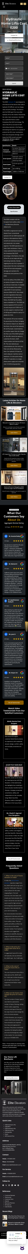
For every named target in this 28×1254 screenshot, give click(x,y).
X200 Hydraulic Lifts (10, 1124)
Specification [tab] (14, 211)
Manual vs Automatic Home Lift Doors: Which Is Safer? (16, 1223)
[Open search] (24, 4)
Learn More (14, 432)
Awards (7, 1201)
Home (9, 31)
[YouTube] (15, 1185)
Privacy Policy (5, 1235)
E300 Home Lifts (9, 1130)
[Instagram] (9, 1185)
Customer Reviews (10, 1195)
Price (14, 31)
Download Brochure (15, 40)
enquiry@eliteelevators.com (13, 1164)
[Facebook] (3, 1185)
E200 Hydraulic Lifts (10, 1128)
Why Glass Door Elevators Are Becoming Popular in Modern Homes (16, 1217)
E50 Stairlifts (8, 1132)
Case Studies (8, 1206)
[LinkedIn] (12, 1185)
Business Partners (10, 1203)
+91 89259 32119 (11, 1173)
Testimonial (8, 1197)
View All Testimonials (14, 859)
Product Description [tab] (14, 207)
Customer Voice (9, 1199)
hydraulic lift (11, 102)
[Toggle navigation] (4, 6)
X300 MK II (7, 1126)
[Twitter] (6, 1185)
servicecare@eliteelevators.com (14, 1176)
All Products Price (9, 1136)
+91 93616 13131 (11, 1158)
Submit (14, 83)
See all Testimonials (14, 702)
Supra (6, 1134)
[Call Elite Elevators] (21, 4)
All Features (8, 1204)
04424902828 (10, 1161)
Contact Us (14, 35)
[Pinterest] (18, 1185)
